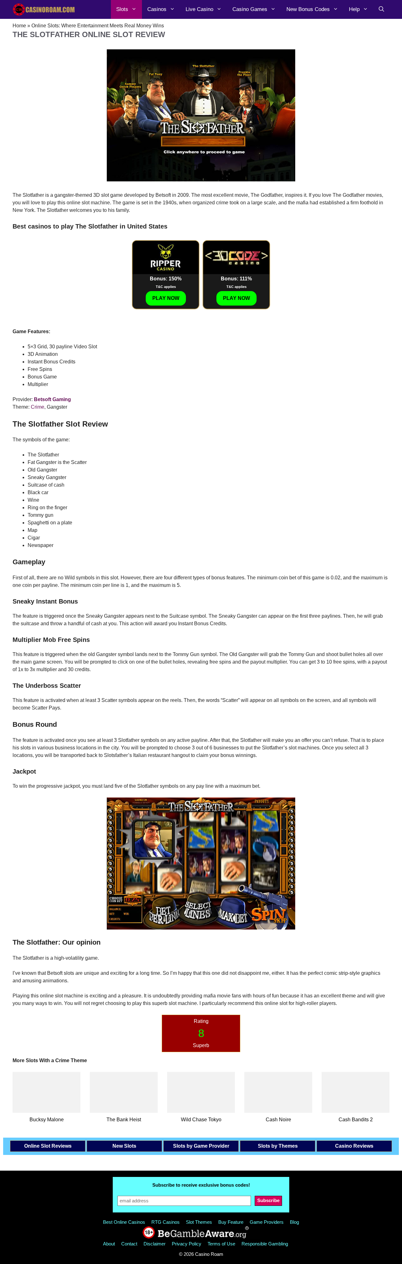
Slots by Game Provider (201, 1146)
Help (354, 9)
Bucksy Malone (47, 1119)
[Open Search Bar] (381, 9)
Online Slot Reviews (48, 1146)
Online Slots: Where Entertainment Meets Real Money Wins (97, 25)
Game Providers (267, 1222)
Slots (122, 9)
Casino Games (249, 9)
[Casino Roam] (44, 9)
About (109, 1243)
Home (19, 25)
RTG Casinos (165, 1222)
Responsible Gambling (265, 1243)
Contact (129, 1243)
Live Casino (199, 9)
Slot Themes (199, 1222)
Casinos (156, 9)
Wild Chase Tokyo (201, 1119)
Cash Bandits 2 (356, 1119)
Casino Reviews (354, 1146)
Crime (37, 407)
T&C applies (166, 287)
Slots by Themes (278, 1146)
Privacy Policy (186, 1243)
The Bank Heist (123, 1119)
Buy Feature (230, 1222)
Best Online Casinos (124, 1222)
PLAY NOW (165, 298)
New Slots (124, 1146)
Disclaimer (155, 1243)
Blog (294, 1222)
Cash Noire (278, 1119)
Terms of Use (221, 1243)
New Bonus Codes (308, 9)
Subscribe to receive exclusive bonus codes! (201, 1185)
